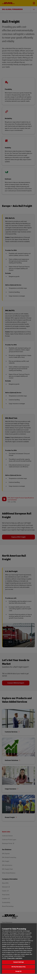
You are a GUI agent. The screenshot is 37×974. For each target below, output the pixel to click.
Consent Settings (18, 962)
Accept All (18, 971)
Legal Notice (18, 958)
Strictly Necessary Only (18, 967)
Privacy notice (11, 958)
